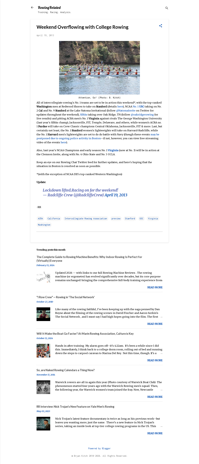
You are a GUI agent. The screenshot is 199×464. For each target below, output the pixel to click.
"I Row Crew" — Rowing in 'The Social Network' (66, 297)
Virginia (113, 150)
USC (141, 218)
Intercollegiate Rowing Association (86, 218)
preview (116, 218)
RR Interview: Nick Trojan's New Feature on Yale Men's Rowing (75, 406)
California (54, 218)
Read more (154, 287)
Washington (44, 224)
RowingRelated (49, 7)
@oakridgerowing (142, 114)
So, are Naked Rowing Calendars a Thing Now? (66, 370)
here (120, 106)
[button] (160, 26)
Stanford (130, 218)
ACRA (40, 218)
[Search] (167, 8)
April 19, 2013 (116, 195)
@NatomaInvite (125, 110)
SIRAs (83, 114)
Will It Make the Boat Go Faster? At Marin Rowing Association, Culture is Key (85, 333)
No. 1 (138, 106)
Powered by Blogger (99, 448)
